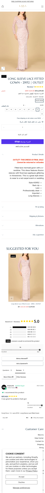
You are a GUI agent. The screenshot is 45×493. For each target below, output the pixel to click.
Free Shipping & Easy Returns (22, 1)
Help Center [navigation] (39, 438)
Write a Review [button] (21, 358)
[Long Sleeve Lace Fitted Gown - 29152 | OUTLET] (26, 277)
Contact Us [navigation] (39, 441)
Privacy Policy (31, 471)
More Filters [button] (8, 377)
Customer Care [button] (35, 429)
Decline (21, 482)
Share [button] (4, 418)
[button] (42, 6)
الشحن (31, 93)
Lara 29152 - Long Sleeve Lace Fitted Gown (26, 413)
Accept (21, 477)
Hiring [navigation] (41, 448)
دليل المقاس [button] (5, 106)
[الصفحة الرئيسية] (22, 6)
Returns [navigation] (41, 435)
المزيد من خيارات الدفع (22, 146)
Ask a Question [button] (21, 363)
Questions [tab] (6, 370)
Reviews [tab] (19, 370)
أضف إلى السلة (22, 134)
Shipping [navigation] (40, 444)
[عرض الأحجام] (12, 298)
